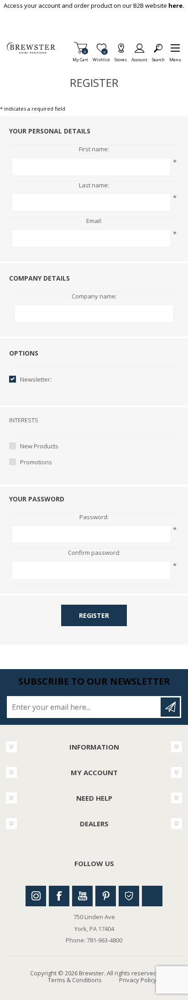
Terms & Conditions (75, 980)
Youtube (82, 896)
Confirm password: (94, 553)
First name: (94, 149)
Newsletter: (36, 379)
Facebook (59, 896)
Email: (94, 221)
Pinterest (105, 896)
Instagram (36, 896)
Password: (94, 517)
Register (94, 615)
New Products (39, 446)
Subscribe (170, 707)
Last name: (94, 185)
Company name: (94, 296)
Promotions (36, 462)
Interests (23, 420)
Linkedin (152, 896)
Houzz (129, 896)
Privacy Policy (138, 980)
